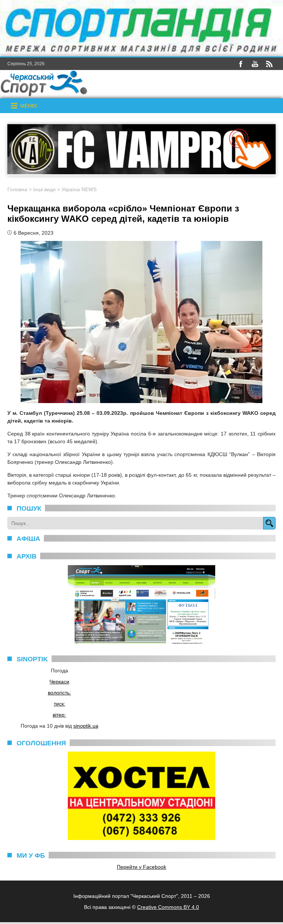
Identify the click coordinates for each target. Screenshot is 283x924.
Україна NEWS (79, 189)
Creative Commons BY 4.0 (168, 907)
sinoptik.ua (85, 726)
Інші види (44, 189)
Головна (17, 189)
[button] (28, 105)
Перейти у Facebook (141, 867)
